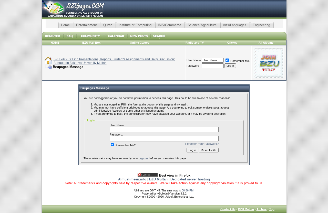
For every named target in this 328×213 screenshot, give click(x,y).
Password (193, 65)
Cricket (232, 42)
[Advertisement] (164, 30)
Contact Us (227, 209)
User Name (194, 60)
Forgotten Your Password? (202, 143)
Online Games (139, 42)
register (143, 158)
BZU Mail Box (91, 42)
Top (271, 209)
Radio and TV (195, 42)
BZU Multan (246, 209)
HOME (55, 42)
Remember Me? (240, 60)
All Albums (266, 42)
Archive (262, 209)
